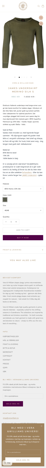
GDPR (5, 368)
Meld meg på (23, 460)
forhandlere (26, 172)
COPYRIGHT (7, 356)
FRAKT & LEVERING (12, 250)
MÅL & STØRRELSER (11, 340)
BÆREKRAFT (8, 352)
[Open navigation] (3, 6)
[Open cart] (43, 6)
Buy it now (23, 238)
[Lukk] (41, 426)
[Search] (39, 6)
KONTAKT (6, 360)
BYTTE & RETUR (9, 348)
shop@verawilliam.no (11, 418)
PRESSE (6, 364)
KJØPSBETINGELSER (11, 336)
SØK (4, 371)
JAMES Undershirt (30, 175)
